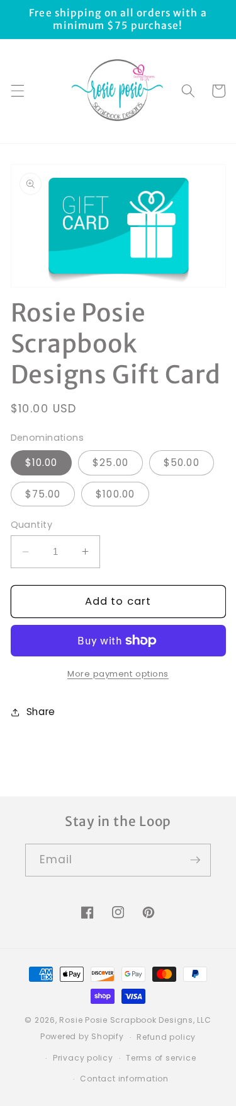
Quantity (32, 524)
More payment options (118, 674)
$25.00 (110, 462)
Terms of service (161, 1057)
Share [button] (40, 711)
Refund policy (166, 1037)
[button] (17, 91)
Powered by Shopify (82, 1037)
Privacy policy (83, 1057)
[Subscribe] (195, 860)
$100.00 (115, 494)
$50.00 (181, 462)
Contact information (124, 1078)
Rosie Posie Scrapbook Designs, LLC (135, 1020)
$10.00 (41, 462)
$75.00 (43, 494)
